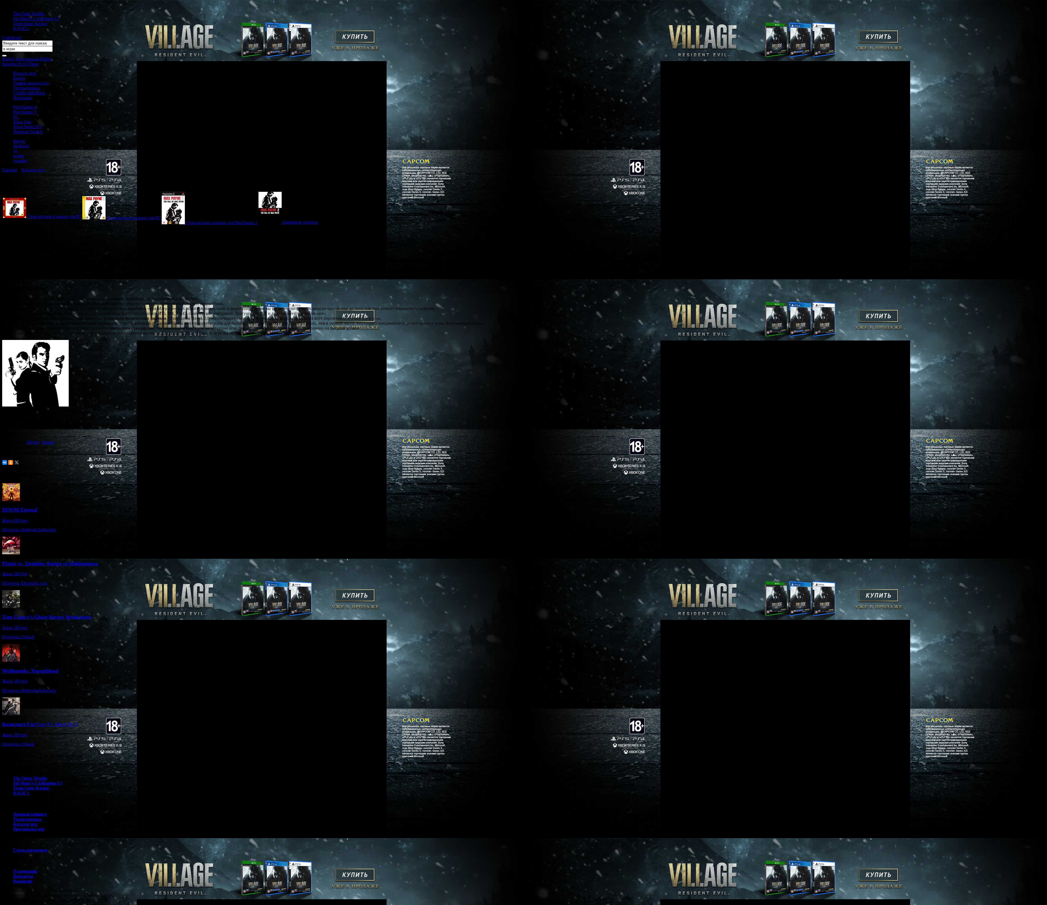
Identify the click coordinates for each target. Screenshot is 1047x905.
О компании (25, 871)
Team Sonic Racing (30, 23)
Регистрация (27, 59)
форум (19, 141)
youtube (20, 160)
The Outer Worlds (28, 13)
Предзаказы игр (28, 829)
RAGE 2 (21, 28)
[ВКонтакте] (4, 462)
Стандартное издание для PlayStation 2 (221, 222)
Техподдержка (26, 88)
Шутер (33, 442)
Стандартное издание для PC (54, 216)
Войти (8, 59)
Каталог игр (24, 73)
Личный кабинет (30, 814)
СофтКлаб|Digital (29, 93)
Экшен (47, 442)
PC (16, 117)
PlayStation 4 (24, 107)
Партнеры (22, 97)
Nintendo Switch (27, 131)
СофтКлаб (11, 37)
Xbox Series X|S (27, 126)
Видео (19, 78)
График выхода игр (31, 83)
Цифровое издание (300, 222)
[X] (16, 462)
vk (15, 150)
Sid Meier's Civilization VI (36, 18)
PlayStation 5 (24, 112)
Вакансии (22, 881)
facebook (21, 146)
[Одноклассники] (10, 462)
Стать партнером (30, 850)
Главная (9, 170)
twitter (18, 155)
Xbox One (22, 122)
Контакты (23, 876)
